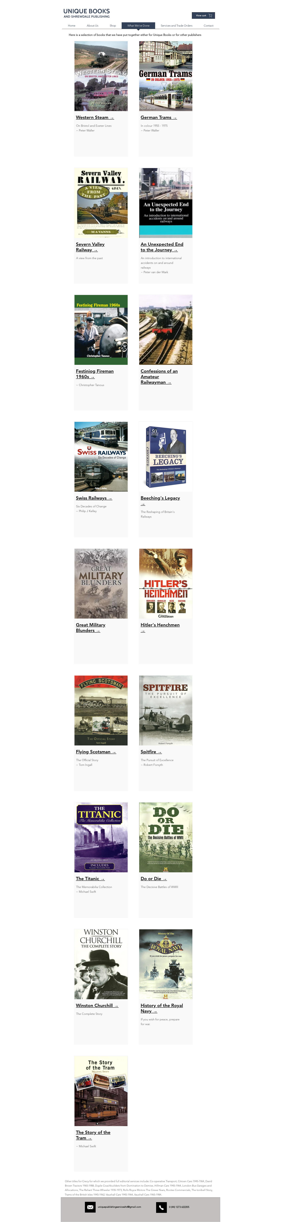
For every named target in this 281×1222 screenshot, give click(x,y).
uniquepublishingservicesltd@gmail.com (119, 1206)
